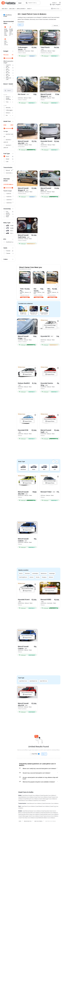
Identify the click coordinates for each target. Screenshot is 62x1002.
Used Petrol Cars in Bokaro (28, 806)
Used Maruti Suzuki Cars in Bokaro (31, 795)
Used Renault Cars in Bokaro (31, 798)
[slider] (4, 58)
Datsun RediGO (24, 384)
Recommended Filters (8, 22)
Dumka (37, 577)
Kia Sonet (23, 94)
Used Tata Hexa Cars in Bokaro (27, 817)
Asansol (31, 577)
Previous (18, 38)
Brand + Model (8, 84)
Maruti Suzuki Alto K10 (23, 704)
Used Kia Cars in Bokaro (40, 800)
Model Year (7, 121)
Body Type (6, 222)
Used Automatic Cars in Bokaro (50, 803)
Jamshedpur (35, 573)
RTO (4, 239)
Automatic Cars (33, 312)
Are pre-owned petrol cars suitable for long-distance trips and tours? (38, 778)
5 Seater (8, 250)
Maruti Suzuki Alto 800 (23, 142)
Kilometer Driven (6, 179)
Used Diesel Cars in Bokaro (43, 806)
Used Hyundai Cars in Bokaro (48, 795)
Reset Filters (35, 754)
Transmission (7, 167)
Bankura (51, 577)
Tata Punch (45, 48)
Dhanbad (27, 573)
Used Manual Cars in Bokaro (34, 803)
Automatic (8, 173)
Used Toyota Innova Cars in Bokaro (49, 816)
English (53, 2)
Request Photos (50, 327)
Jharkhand (9, 242)
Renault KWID (46, 600)
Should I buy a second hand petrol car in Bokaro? (34, 773)
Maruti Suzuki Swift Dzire (23, 236)
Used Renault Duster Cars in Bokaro (32, 811)
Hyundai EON (23, 431)
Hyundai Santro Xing (47, 384)
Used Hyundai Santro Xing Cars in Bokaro (28, 814)
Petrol (7, 156)
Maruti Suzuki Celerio (23, 540)
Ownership (7, 208)
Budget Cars (23, 312)
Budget (5, 51)
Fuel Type (6, 153)
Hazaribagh (52, 573)
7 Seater (8, 253)
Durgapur (44, 577)
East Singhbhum (23, 577)
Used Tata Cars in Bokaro (41, 797)
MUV (11, 230)
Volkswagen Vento (23, 48)
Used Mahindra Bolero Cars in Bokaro (45, 817)
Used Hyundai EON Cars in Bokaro (31, 812)
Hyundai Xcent (46, 142)
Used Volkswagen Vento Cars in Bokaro (29, 816)
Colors (5, 259)
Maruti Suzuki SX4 (46, 189)
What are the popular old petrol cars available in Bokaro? (37, 782)
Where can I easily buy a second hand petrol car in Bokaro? (37, 768)
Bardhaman (44, 573)
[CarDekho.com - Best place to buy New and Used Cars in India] (8, 3)
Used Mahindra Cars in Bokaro (26, 797)
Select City (56, 8)
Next (37, 38)
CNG (7, 161)
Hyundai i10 (47, 336)
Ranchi (21, 573)
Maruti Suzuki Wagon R (46, 95)
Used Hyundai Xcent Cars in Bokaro (49, 814)
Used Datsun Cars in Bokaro (25, 800)
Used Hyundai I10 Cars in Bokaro (49, 812)
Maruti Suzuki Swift (46, 431)
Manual (8, 170)
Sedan (12, 228)
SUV (11, 233)
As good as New (44, 312)
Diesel (7, 159)
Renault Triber (48, 492)
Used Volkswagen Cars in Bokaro (47, 798)
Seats (5, 248)
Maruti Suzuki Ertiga (23, 337)
